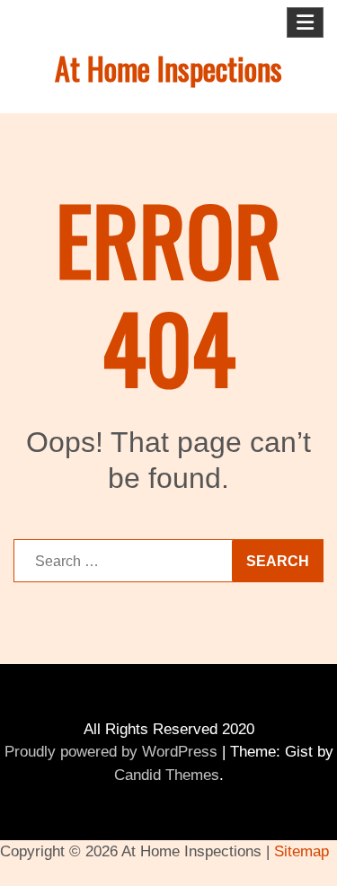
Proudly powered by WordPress (110, 751)
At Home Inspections (168, 68)
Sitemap (301, 851)
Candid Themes (166, 775)
